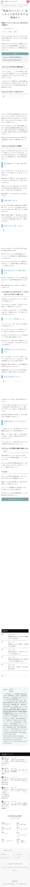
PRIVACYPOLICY (5, 857)
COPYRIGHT (19, 854)
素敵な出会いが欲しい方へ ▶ (15, 499)
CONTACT (18, 857)
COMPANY (3, 854)
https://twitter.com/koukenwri (16, 736)
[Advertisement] (15, 564)
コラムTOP (19, 5)
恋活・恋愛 (25, 5)
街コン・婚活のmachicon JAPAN (8, 5)
